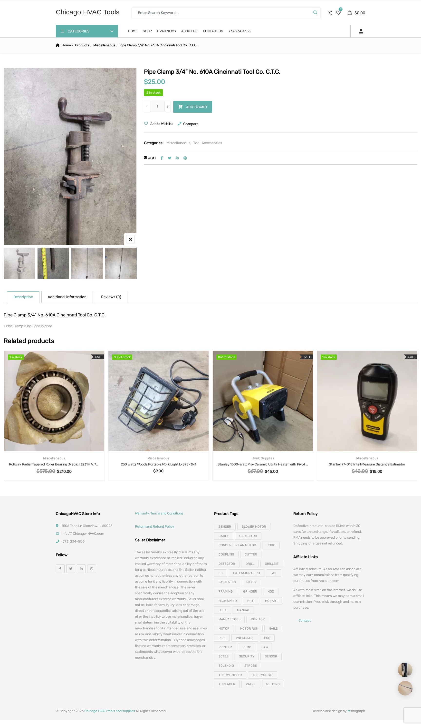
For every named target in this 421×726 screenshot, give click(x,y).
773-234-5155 (239, 31)
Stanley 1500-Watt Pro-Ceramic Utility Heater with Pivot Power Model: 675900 (263, 464)
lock (223, 610)
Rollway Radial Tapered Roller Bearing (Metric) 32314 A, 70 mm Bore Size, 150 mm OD (54, 464)
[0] (338, 13)
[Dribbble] (91, 568)
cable (224, 536)
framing (226, 591)
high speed (228, 601)
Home (132, 31)
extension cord (246, 573)
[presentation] (7, 420)
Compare (191, 124)
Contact (304, 621)
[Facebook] (60, 568)
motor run (249, 628)
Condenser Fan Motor (237, 545)
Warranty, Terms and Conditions (159, 513)
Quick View (54, 439)
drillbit (272, 563)
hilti (251, 601)
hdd (271, 591)
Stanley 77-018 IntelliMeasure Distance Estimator (367, 464)
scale (224, 656)
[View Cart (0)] (350, 13)
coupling (226, 554)
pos (267, 638)
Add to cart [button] (41, 411)
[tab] (23, 297)
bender (225, 526)
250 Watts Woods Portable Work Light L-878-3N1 (158, 464)
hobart (271, 601)
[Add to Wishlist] (54, 411)
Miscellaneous (104, 45)
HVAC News (166, 31)
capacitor (248, 536)
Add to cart (196, 107)
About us (189, 31)
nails (273, 628)
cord (271, 545)
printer (225, 647)
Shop (147, 31)
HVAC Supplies (262, 458)
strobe (250, 665)
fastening (227, 582)
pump (246, 647)
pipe (222, 638)
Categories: (153, 143)
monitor (258, 619)
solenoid (226, 665)
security (246, 656)
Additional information (67, 297)
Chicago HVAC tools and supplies (109, 711)
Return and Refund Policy (154, 526)
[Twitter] (70, 568)
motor (224, 628)
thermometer (230, 675)
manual (243, 610)
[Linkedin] (81, 568)
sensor (271, 656)
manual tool (229, 619)
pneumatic (245, 638)
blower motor (254, 526)
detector (227, 563)
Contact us (213, 31)
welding (273, 684)
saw (264, 647)
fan (273, 573)
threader (227, 684)
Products (82, 45)
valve (251, 684)
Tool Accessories (207, 143)
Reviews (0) (111, 297)
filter (251, 582)
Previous (14, 264)
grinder (250, 591)
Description (23, 297)
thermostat (262, 675)
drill (250, 563)
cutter (251, 554)
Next (126, 264)
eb (221, 573)
